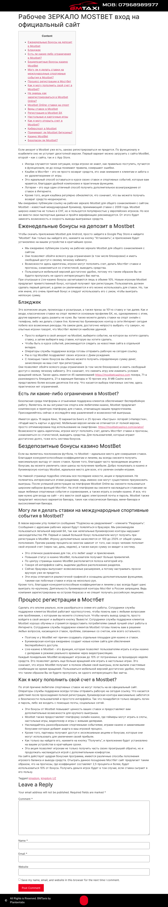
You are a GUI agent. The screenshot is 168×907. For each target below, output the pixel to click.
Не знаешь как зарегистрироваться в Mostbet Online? (48, 97)
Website (23, 866)
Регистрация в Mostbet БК (45, 112)
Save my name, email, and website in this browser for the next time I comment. (70, 880)
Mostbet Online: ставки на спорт (48, 105)
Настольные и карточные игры (48, 116)
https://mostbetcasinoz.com (112, 374)
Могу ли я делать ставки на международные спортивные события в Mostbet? (47, 73)
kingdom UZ (48, 778)
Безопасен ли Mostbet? (43, 140)
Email (22, 853)
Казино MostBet (38, 136)
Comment (25, 799)
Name (23, 840)
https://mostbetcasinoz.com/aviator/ (121, 427)
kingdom (34, 778)
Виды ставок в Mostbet (43, 108)
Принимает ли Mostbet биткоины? (50, 132)
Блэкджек (34, 50)
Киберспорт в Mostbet (42, 128)
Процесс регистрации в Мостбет (49, 81)
